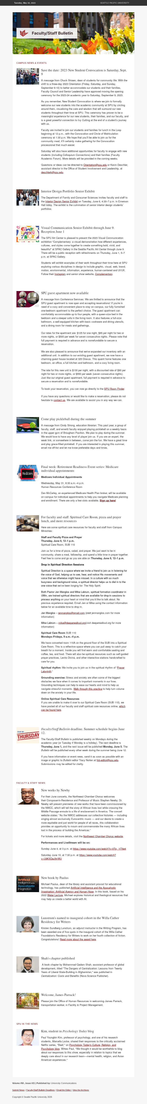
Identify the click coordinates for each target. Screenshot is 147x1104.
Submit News (18, 1090)
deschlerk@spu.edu (52, 172)
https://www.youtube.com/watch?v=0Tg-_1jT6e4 (99, 848)
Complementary (103, 274)
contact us (59, 400)
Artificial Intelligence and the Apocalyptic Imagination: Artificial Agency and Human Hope (78, 889)
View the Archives (81, 1090)
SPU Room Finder (114, 389)
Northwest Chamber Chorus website (103, 836)
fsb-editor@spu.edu (107, 760)
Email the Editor (63, 1090)
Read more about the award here (78, 939)
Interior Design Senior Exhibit (61, 201)
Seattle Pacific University (114, 3)
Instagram (60, 274)
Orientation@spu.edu (95, 165)
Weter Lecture (55, 895)
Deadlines (40, 1090)
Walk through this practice (88, 689)
